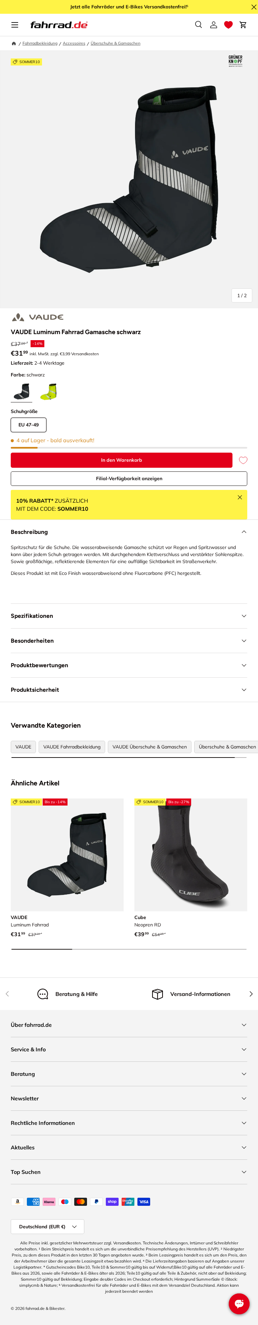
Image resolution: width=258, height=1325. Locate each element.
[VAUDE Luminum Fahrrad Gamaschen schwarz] (67, 854)
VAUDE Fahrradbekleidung (71, 747)
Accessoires (74, 43)
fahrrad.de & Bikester (45, 1308)
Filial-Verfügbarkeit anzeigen (129, 478)
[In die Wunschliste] (239, 460)
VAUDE (23, 747)
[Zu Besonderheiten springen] (235, 61)
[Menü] (14, 24)
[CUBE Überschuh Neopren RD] (190, 854)
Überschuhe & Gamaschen (115, 43)
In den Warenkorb (121, 460)
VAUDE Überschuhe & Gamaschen (150, 747)
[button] (228, 24)
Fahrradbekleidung (40, 43)
